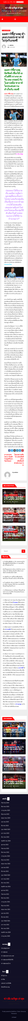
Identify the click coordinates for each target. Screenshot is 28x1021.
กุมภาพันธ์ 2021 (5, 920)
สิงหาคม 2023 (5, 806)
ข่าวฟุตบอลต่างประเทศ (14, 727)
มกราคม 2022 (5, 879)
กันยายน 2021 (5, 894)
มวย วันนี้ (20, 667)
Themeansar (14, 1013)
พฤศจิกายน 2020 (6, 932)
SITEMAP (14, 1017)
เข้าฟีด (3, 979)
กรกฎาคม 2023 (5, 810)
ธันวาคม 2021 (5, 882)
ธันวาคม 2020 (5, 928)
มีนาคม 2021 (5, 917)
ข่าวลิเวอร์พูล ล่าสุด (14, 7)
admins (12, 45)
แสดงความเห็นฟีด (6, 983)
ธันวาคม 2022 (5, 837)
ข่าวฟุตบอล (6, 513)
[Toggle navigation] (15, 19)
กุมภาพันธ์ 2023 (5, 829)
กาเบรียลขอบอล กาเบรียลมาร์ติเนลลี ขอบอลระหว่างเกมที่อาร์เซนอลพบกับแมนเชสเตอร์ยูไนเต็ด (14, 591)
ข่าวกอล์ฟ (8, 629)
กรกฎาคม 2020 (5, 936)
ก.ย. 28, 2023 (8, 734)
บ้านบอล (15, 602)
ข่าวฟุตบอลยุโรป (5, 963)
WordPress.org (5, 987)
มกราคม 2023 (5, 833)
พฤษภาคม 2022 (5, 863)
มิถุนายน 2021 (5, 905)
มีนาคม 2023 (5, 825)
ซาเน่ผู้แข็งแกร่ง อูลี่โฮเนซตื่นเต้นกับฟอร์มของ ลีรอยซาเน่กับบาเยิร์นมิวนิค (13, 766)
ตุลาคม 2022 (4, 844)
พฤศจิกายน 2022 (6, 840)
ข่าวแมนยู (18, 704)
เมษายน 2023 (5, 821)
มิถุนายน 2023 (5, 814)
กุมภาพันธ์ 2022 (5, 875)
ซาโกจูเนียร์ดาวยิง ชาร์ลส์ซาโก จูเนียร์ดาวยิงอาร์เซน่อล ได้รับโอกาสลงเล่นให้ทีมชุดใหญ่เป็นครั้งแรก (13, 584)
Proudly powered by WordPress (9, 1011)
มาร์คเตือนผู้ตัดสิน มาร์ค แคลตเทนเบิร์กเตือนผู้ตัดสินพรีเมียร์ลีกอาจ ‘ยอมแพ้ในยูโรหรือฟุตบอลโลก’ (14, 563)
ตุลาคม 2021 (4, 890)
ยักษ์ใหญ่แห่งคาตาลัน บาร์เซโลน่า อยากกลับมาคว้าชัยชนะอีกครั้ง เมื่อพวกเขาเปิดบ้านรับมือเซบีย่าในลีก (14, 571)
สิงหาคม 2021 (5, 898)
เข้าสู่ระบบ (4, 975)
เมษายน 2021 (5, 913)
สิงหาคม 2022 (5, 852)
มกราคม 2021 (5, 924)
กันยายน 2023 (5, 802)
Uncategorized (5, 948)
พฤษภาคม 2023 (5, 818)
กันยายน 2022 (5, 848)
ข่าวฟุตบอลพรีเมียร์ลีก (6, 30)
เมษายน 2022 (5, 867)
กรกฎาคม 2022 (5, 856)
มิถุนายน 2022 (5, 860)
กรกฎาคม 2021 (5, 901)
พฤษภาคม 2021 (5, 909)
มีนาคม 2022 (5, 871)
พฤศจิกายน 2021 (6, 886)
